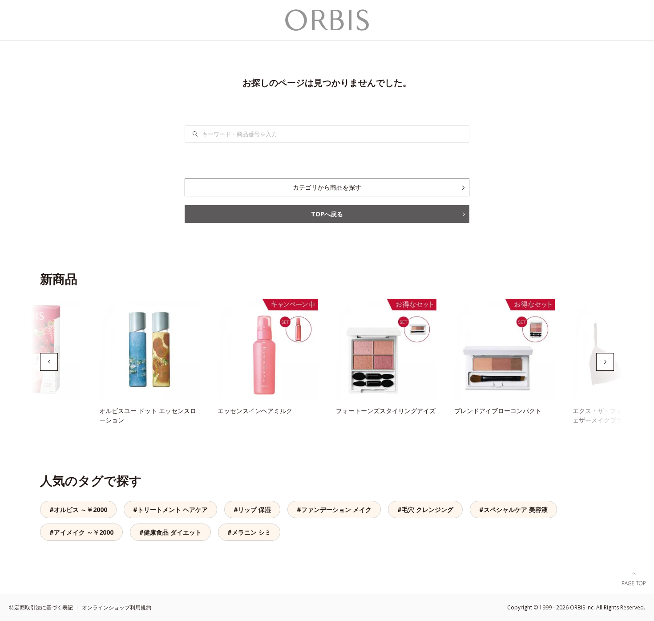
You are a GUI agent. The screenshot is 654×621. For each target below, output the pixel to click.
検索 (201, 134)
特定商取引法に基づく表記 (41, 607)
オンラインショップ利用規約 (116, 607)
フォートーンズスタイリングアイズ (386, 410)
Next (605, 362)
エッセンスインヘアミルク (255, 410)
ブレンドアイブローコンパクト (497, 410)
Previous (49, 362)
